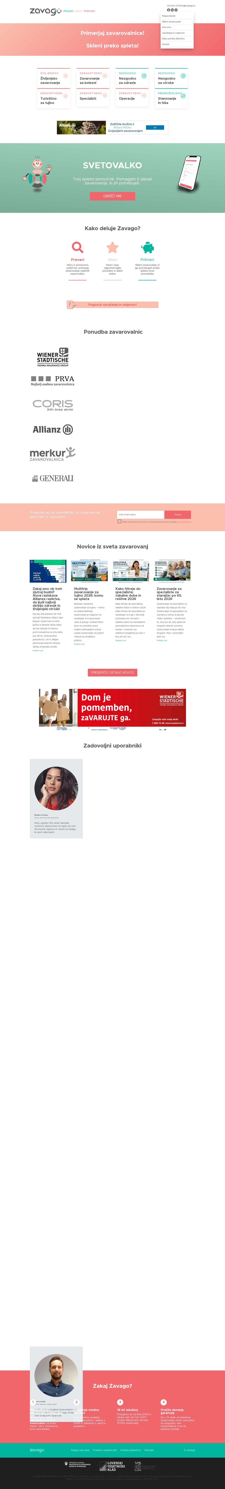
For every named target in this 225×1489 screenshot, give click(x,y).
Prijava (178, 515)
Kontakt (149, 1450)
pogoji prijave (185, 522)
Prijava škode (168, 16)
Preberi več (38, 650)
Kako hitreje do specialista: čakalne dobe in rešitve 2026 (128, 594)
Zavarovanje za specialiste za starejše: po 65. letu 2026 (169, 594)
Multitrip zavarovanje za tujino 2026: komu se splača (88, 594)
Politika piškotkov (130, 1450)
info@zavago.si (187, 6)
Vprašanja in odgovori (173, 33)
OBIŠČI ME (112, 196)
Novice (165, 44)
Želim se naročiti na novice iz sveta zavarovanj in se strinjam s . (157, 522)
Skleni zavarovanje (171, 22)
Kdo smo (166, 27)
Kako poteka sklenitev (173, 39)
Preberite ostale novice (112, 672)
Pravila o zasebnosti (105, 1450)
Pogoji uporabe (80, 1450)
